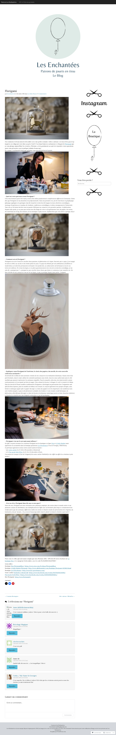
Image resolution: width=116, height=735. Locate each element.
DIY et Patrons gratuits (26, 2)
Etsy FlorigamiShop (17, 566)
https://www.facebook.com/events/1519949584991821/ (38, 575)
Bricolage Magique (20, 624)
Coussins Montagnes (11, 596)
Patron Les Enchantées (8, 2)
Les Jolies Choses (32, 94)
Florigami (68, 144)
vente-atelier (13, 450)
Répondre (17, 616)
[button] (37, 118)
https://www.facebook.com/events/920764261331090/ (47, 572)
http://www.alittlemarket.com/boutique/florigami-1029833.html (49, 568)
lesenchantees (10, 94)
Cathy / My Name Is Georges (25, 676)
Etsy (53, 443)
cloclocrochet (18, 642)
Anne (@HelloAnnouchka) (23, 607)
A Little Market (60, 443)
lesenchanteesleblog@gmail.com (58, 727)
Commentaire (68, 715)
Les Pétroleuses (42, 445)
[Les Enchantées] (58, 40)
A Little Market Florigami (19, 568)
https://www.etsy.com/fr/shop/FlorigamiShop (40, 566)
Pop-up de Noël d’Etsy (15, 452)
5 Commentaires (42, 94)
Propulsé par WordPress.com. (58, 731)
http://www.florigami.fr (23, 577)
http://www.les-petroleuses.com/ (33, 570)
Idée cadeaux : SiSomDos (67, 596)
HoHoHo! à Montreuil (21, 572)
